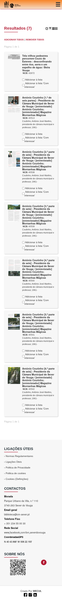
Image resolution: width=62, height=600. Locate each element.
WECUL (37, 591)
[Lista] (53, 28)
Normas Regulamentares (19, 456)
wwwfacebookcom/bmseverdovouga (24, 532)
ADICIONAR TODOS (14, 39)
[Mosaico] (56, 28)
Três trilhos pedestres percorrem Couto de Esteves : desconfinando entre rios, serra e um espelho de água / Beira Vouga (37, 63)
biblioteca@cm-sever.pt (17, 514)
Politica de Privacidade (18, 467)
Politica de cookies (16, 473)
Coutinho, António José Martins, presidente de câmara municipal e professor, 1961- (38, 124)
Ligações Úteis (14, 461)
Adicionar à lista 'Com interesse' (36, 85)
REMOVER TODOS (35, 39)
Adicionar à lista (33, 79)
